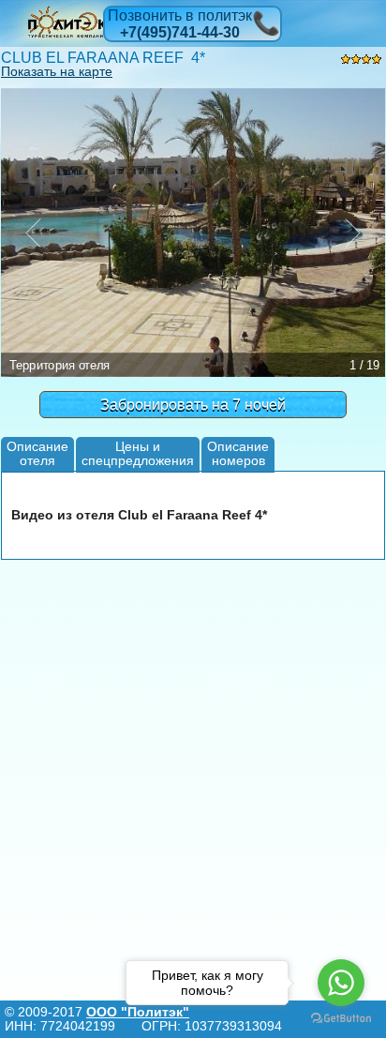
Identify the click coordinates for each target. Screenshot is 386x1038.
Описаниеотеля (37, 453)
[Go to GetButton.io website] (341, 1019)
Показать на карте (56, 71)
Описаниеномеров (238, 453)
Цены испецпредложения (138, 453)
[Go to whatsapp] (341, 982)
